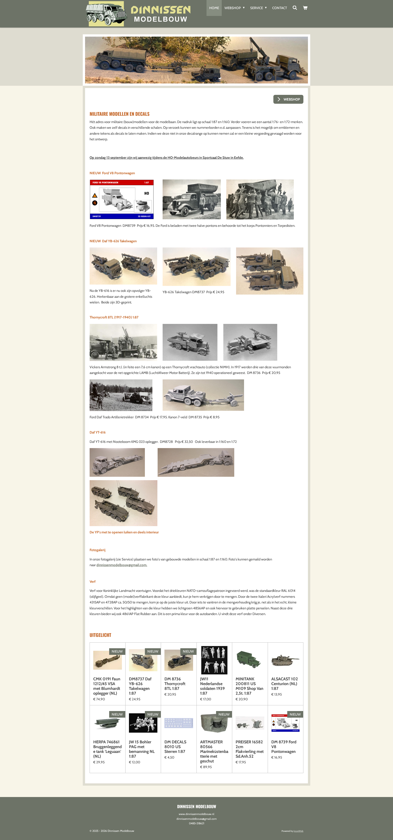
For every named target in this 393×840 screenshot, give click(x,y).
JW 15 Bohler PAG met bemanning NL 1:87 (142, 749)
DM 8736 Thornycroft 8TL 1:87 (174, 684)
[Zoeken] (295, 8)
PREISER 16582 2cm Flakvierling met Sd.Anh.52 (250, 749)
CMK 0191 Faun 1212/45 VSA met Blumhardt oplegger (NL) (106, 686)
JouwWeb (298, 831)
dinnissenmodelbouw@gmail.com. (121, 565)
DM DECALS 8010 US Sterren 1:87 (175, 747)
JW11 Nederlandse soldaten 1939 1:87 (212, 686)
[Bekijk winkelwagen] (305, 8)
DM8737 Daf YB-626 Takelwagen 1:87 (140, 686)
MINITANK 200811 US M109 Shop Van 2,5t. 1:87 (249, 686)
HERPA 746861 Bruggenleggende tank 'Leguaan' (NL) (107, 749)
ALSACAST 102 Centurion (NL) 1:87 (284, 684)
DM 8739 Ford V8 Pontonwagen (283, 747)
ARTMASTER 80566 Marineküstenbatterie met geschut (214, 752)
